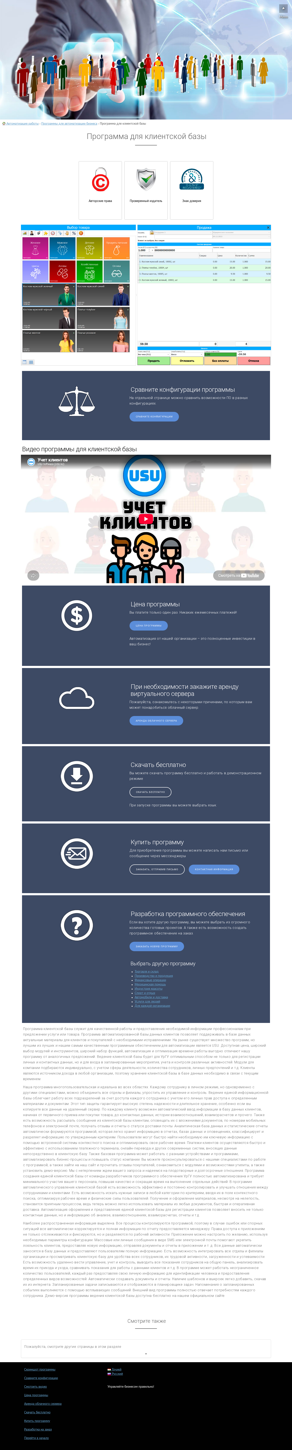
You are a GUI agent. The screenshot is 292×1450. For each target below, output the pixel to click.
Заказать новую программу (157, 946)
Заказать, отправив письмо (157, 869)
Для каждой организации (152, 1006)
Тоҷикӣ (116, 1369)
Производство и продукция (154, 976)
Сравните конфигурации (154, 416)
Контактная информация (214, 869)
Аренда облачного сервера (156, 720)
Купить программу (37, 1421)
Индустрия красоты (148, 988)
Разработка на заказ (38, 1429)
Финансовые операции (150, 980)
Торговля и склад (147, 971)
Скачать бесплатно (150, 792)
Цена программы (149, 625)
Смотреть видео (35, 1386)
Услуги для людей (147, 1001)
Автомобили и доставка (151, 997)
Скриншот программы (39, 1369)
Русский (117, 1373)
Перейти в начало (36, 1438)
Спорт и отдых (145, 993)
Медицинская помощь (150, 984)
